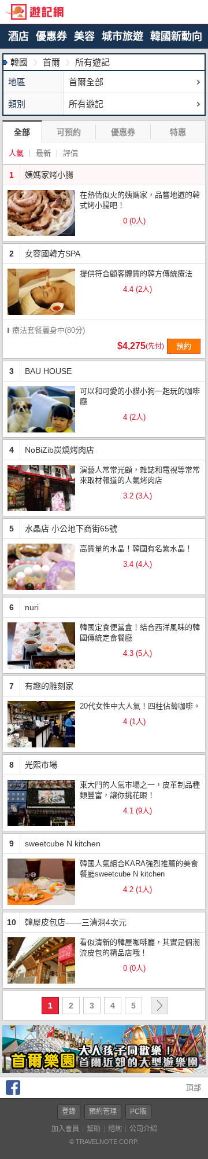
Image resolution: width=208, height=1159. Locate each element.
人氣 (16, 153)
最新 (43, 153)
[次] (159, 1005)
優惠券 (51, 36)
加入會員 (65, 1129)
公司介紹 (143, 1129)
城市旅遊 (122, 36)
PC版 (138, 1111)
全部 (22, 132)
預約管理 (103, 1111)
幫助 (94, 1129)
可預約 (69, 132)
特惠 (178, 132)
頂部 (192, 1087)
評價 (70, 153)
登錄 (69, 1111)
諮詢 (115, 1129)
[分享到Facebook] (13, 1092)
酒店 (18, 36)
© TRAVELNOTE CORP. (104, 1141)
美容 (84, 36)
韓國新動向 (176, 36)
